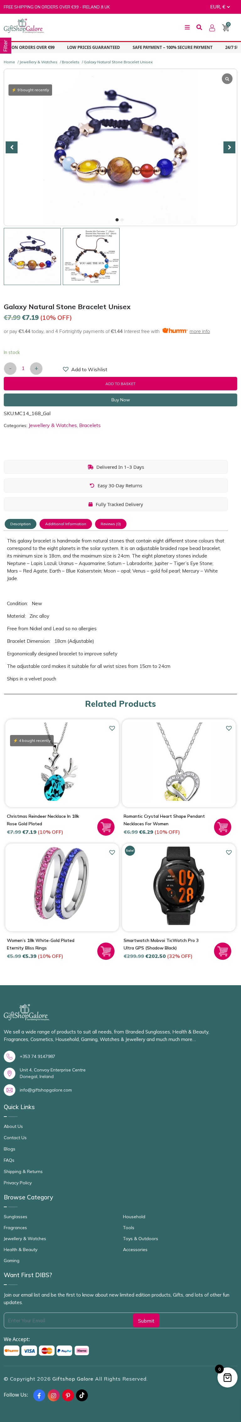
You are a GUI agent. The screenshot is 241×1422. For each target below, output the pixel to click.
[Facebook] (39, 1395)
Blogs (9, 1149)
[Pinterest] (68, 1395)
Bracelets (70, 62)
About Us (13, 1126)
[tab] (20, 524)
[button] (117, 219)
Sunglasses (15, 1216)
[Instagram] (54, 1395)
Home (9, 62)
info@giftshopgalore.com (46, 1090)
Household (134, 1216)
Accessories (135, 1249)
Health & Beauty (20, 1249)
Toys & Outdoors (140, 1238)
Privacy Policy (18, 1183)
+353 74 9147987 (37, 1056)
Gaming (11, 1260)
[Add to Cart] (106, 827)
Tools (128, 1227)
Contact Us (15, 1137)
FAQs (9, 1160)
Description (20, 523)
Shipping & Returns (23, 1171)
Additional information (65, 523)
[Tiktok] (82, 1395)
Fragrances (15, 1227)
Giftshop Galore (73, 1379)
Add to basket (120, 383)
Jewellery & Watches (38, 62)
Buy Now (120, 400)
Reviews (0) (111, 523)
